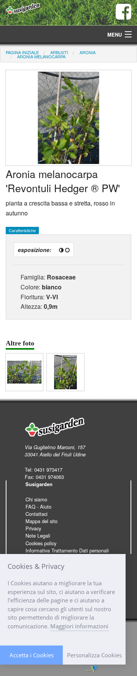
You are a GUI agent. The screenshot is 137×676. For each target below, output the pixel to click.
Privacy (33, 528)
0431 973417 (48, 469)
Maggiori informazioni (79, 626)
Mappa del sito (41, 521)
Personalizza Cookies (94, 655)
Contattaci (36, 513)
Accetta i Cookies (32, 655)
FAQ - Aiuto (38, 506)
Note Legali (37, 535)
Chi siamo (36, 499)
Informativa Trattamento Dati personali (67, 550)
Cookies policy (40, 543)
